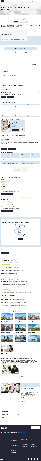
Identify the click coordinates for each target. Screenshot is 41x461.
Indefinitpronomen (5, 289)
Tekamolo (3, 292)
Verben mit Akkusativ (5, 268)
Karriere (2, 442)
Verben (14, 25)
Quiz (3, 78)
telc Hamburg (23, 366)
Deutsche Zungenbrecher (6, 297)
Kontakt (2, 439)
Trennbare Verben (4, 273)
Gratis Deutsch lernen (24, 439)
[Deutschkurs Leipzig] (21, 338)
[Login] (33, 1)
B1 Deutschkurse (5, 414)
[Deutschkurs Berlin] (7, 317)
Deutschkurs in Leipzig (14, 452)
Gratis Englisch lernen (24, 441)
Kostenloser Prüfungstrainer (25, 442)
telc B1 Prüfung (14, 361)
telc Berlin (22, 373)
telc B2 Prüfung (20, 361)
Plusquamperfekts (28, 144)
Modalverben (4, 265)
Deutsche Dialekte (5, 302)
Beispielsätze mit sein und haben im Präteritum (10, 75)
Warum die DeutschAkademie (25, 392)
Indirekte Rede (4, 290)
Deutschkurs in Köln (14, 450)
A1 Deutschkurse (5, 408)
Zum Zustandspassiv (10, 96)
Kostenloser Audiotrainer (24, 444)
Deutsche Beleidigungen (5, 299)
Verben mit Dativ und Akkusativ (7, 270)
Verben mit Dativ (4, 267)
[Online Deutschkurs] (7, 349)
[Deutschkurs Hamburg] (7, 327)
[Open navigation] (39, 1)
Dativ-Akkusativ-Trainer (24, 446)
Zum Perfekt (4, 96)
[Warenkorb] (32, 1)
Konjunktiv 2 (29, 197)
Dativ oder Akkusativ (5, 281)
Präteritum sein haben (5, 286)
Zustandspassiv (8, 92)
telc (1, 360)
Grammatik (29, 91)
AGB (31, 439)
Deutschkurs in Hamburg (14, 445)
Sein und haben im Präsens (6, 264)
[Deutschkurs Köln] (7, 338)
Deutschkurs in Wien (14, 443)
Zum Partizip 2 (4, 210)
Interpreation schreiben (5, 305)
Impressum (32, 441)
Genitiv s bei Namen (5, 284)
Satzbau (3, 184)
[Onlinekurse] (20, 126)
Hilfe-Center (3, 441)
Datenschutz (33, 442)
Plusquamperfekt (23, 197)
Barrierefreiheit (33, 444)
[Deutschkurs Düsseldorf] (34, 338)
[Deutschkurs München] (21, 317)
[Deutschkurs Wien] (34, 317)
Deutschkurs (8, 119)
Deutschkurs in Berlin (14, 440)
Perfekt (2, 92)
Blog (1, 444)
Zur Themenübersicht (5, 252)
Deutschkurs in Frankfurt (14, 447)
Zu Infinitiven (10, 210)
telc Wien (22, 376)
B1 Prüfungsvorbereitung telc (27, 362)
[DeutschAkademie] (4, 1)
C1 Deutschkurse (5, 420)
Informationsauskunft (34, 446)
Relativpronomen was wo (6, 287)
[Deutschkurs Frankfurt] (21, 327)
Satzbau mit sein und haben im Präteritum (9, 77)
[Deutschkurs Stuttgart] (34, 327)
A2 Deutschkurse (5, 411)
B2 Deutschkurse (5, 417)
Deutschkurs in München (14, 442)
